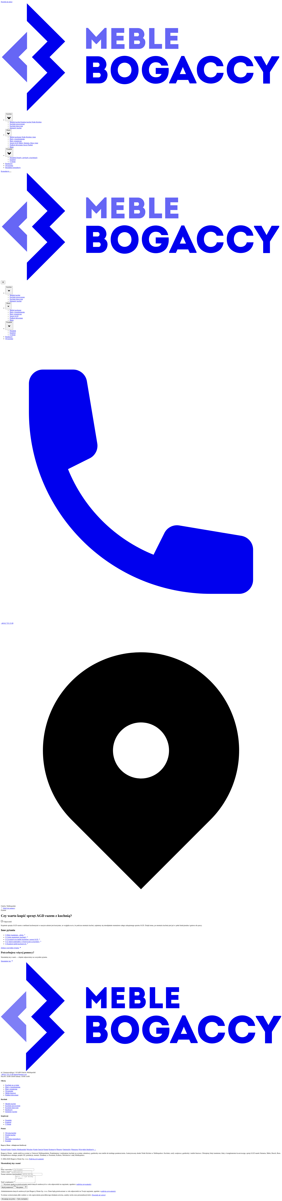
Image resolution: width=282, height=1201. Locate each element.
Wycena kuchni (10, 1133)
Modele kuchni (26, 122)
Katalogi (13, 160)
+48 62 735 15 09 (7, 1074)
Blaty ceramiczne (16, 141)
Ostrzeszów (67, 1149)
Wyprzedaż (9, 166)
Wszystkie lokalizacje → (87, 1149)
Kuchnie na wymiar (12, 1085)
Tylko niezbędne (22, 1199)
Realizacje (8, 164)
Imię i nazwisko (7, 1169)
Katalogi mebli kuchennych (16, 944)
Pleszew (59, 1149)
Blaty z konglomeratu (17, 139)
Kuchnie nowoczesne (17, 124)
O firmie (13, 162)
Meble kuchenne (23, 137)
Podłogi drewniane (21, 145)
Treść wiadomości (8, 1182)
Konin (35, 1149)
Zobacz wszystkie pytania (10, 948)
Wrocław (30, 1149)
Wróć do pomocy (9, 908)
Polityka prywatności (36, 1159)
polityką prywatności (84, 1184)
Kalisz (8, 1149)
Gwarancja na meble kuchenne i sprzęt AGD (22, 939)
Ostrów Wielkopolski (18, 1149)
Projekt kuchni (10, 1135)
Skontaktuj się (6, 961)
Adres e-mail (6, 1172)
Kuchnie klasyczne (16, 126)
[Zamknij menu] (3, 282)
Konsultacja (5, 171)
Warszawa (74, 1149)
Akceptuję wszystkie (8, 1199)
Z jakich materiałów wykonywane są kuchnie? (22, 942)
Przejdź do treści (6, 2)
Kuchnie (9, 114)
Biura (12, 147)
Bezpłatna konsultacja (12, 168)
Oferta (8, 130)
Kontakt (8, 1141)
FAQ (7, 1137)
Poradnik (9, 149)
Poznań (3, 1149)
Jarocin (40, 1149)
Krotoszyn (52, 1149)
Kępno (46, 1149)
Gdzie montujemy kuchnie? (16, 937)
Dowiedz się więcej (99, 1195)
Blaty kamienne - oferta (14, 935)
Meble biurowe (10, 1093)
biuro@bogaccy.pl (20, 1074)
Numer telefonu (11, 1174)
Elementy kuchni (15, 128)
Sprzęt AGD (24, 143)
